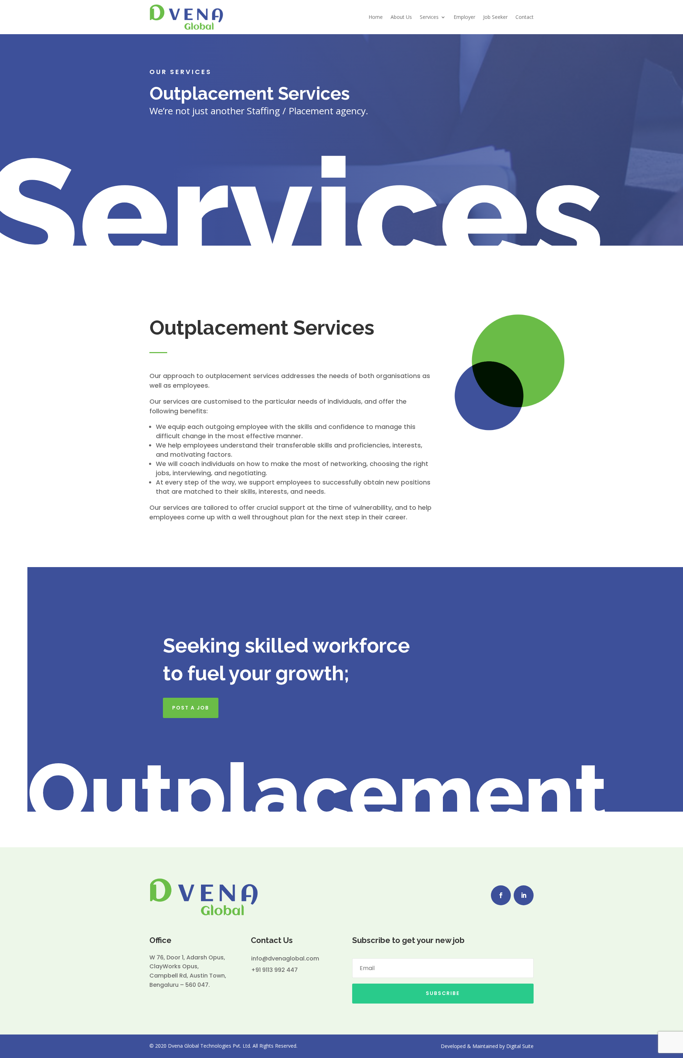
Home (376, 17)
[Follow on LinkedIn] (524, 895)
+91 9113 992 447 (274, 970)
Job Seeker (495, 17)
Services (429, 17)
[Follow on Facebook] (501, 895)
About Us (401, 17)
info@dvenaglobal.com (285, 958)
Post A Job (190, 707)
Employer (464, 17)
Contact (524, 17)
